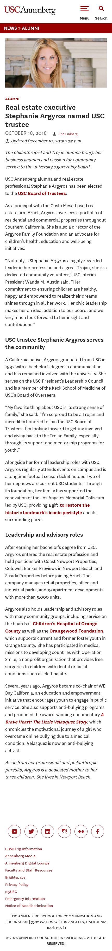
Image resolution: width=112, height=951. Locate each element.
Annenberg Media (20, 856)
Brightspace (15, 877)
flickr (81, 831)
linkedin (47, 831)
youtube (14, 831)
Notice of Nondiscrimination (29, 906)
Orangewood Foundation (76, 631)
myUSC (11, 891)
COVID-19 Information (23, 849)
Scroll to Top (96, 935)
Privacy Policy (16, 884)
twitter (31, 831)
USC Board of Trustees (42, 193)
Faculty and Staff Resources (29, 870)
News (10, 28)
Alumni (30, 28)
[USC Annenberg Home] (29, 14)
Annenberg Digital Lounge (27, 863)
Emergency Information (25, 899)
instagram (64, 831)
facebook (97, 831)
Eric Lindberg (68, 134)
